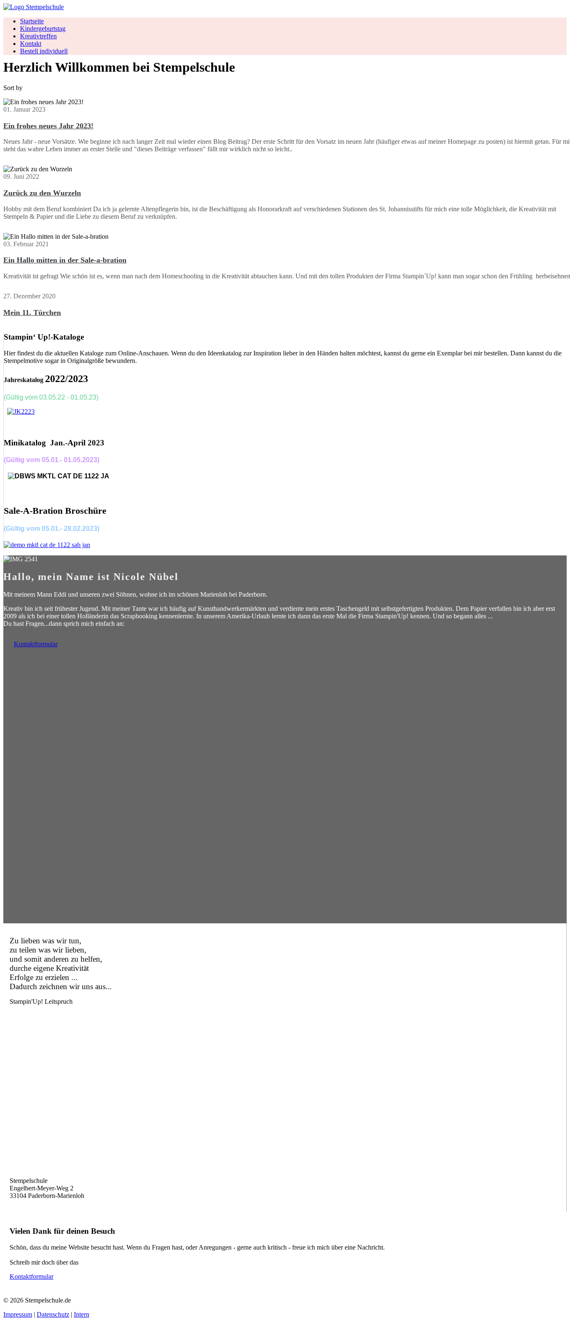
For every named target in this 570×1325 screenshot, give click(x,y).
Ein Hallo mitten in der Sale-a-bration (64, 260)
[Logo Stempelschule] (33, 6)
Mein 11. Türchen (32, 312)
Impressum (17, 1314)
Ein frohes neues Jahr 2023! (48, 126)
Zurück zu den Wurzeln (42, 193)
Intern (81, 1314)
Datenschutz (53, 1314)
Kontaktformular (36, 644)
